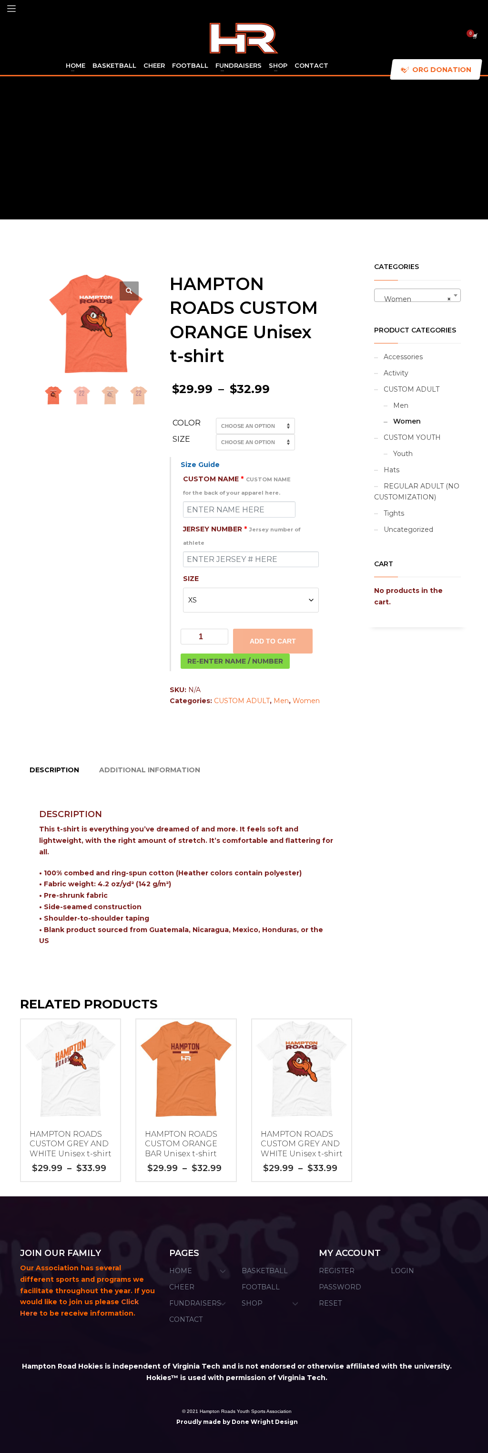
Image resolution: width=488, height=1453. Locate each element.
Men (281, 700)
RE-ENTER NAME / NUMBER (235, 661)
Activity (396, 373)
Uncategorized (408, 529)
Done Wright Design (265, 1421)
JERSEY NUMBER (241, 535)
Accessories (403, 357)
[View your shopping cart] (474, 36)
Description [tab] (54, 770)
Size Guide (200, 464)
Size (181, 439)
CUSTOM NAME (237, 485)
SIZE (191, 578)
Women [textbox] (414, 299)
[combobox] (417, 295)
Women (306, 700)
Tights (394, 513)
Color (187, 422)
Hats (391, 470)
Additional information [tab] (149, 770)
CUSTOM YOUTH (412, 437)
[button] (129, 291)
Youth (403, 453)
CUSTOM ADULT (242, 700)
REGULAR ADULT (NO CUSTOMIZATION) (416, 492)
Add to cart (273, 641)
